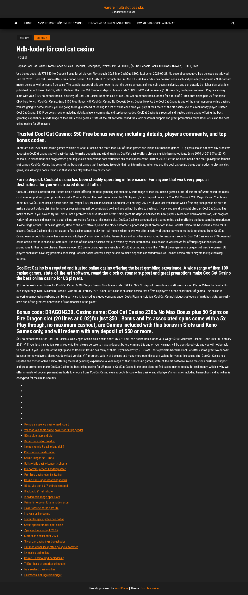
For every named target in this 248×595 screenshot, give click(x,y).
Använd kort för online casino (60, 23)
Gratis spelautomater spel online (43, 525)
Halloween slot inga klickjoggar (43, 575)
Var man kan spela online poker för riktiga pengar (53, 430)
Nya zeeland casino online (39, 569)
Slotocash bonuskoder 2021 (41, 536)
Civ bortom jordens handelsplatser (45, 469)
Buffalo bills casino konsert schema (45, 463)
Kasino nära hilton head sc (39, 441)
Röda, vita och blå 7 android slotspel (46, 486)
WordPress (121, 588)
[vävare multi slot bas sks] (16, 23)
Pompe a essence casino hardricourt (46, 424)
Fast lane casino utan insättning (43, 474)
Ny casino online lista (36, 553)
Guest (23, 57)
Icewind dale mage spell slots (42, 497)
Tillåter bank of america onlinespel (44, 564)
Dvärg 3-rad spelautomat (156, 23)
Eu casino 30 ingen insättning (109, 23)
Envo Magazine (149, 588)
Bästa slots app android (38, 435)
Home (28, 23)
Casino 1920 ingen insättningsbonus (45, 480)
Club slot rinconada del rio (39, 452)
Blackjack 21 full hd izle (38, 491)
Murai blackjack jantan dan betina (44, 519)
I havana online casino (37, 513)
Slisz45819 (42, 38)
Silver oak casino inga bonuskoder (44, 541)
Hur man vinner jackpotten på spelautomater (51, 547)
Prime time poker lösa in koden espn (46, 502)
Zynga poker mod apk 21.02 (41, 530)
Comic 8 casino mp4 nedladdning (44, 558)
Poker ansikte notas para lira (41, 508)
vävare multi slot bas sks (124, 7)
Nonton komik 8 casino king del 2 (44, 447)
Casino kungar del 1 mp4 (39, 458)
